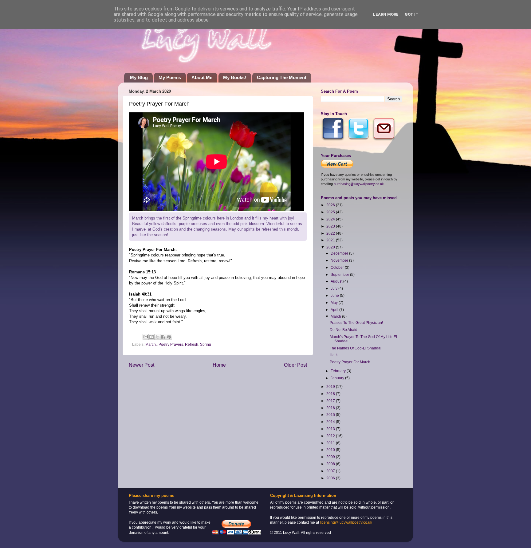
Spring (205, 344)
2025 (331, 212)
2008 (331, 464)
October (338, 267)
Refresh (191, 344)
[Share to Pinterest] (169, 337)
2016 (331, 408)
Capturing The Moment (281, 77)
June (335, 295)
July (334, 288)
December (340, 253)
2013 (331, 429)
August (337, 281)
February (339, 371)
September (340, 274)
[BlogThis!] (151, 337)
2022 (331, 233)
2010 (331, 450)
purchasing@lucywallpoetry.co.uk (359, 184)
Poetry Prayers (171, 344)
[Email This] (146, 337)
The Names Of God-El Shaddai (355, 348)
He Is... (335, 355)
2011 (331, 443)
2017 (331, 401)
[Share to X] (157, 337)
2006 (331, 478)
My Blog (139, 77)
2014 (331, 422)
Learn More (386, 14)
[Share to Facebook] (163, 337)
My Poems (170, 77)
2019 (331, 387)
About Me (201, 77)
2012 (331, 436)
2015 (331, 415)
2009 (331, 457)
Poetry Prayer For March (350, 362)
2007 (331, 471)
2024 (331, 219)
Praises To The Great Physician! (356, 322)
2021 (331, 240)
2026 (331, 205)
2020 (331, 247)
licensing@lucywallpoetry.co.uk (346, 522)
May (335, 302)
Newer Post (141, 365)
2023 (331, 226)
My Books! (234, 77)
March (336, 316)
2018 (331, 394)
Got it (412, 14)
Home (219, 365)
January (338, 378)
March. (151, 344)
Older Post (295, 365)
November (340, 260)
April (335, 310)
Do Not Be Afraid (343, 330)
